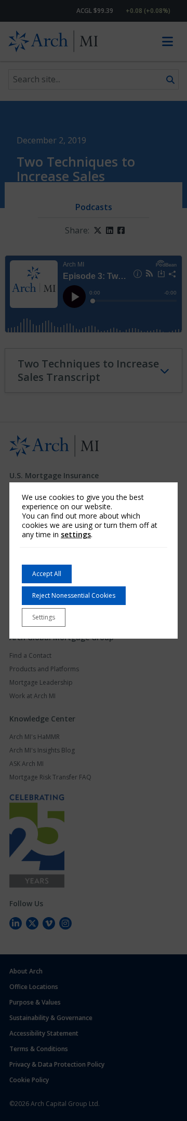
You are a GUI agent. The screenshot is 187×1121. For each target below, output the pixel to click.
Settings (43, 617)
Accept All (46, 573)
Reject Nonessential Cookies (73, 595)
